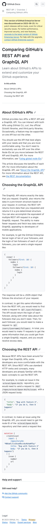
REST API (10, 10)
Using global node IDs (30, 158)
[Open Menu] (43, 4)
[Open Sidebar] (3, 11)
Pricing (13, 522)
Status (5, 522)
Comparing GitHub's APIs (17, 12)
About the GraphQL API (32, 170)
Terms (24, 519)
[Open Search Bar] (36, 4)
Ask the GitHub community (16, 493)
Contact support (12, 497)
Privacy (32, 519)
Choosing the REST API (19, 349)
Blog (35, 522)
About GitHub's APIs (17, 112)
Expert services (24, 522)
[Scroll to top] (41, 526)
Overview (21, 10)
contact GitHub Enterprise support (19, 40)
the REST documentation (18, 176)
